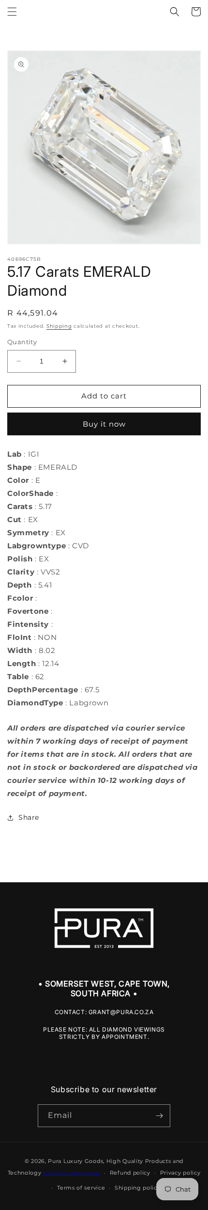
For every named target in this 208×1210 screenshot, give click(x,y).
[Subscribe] (159, 1115)
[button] (12, 11)
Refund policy (130, 1172)
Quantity (22, 342)
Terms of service (81, 1187)
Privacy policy (180, 1172)
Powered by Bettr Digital (71, 1173)
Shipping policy (138, 1187)
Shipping (59, 326)
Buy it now (104, 424)
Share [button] (28, 817)
